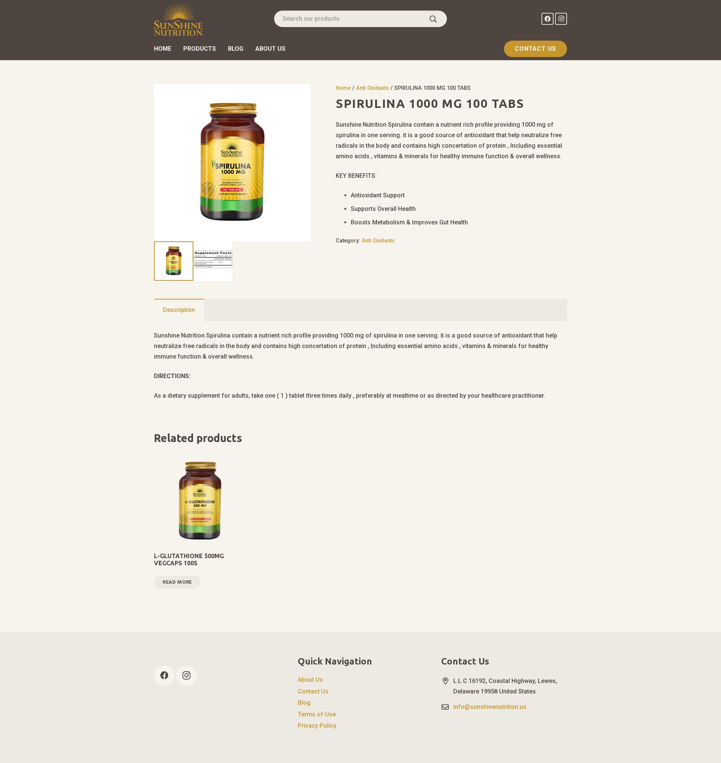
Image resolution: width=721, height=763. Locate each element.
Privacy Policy (317, 725)
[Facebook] (548, 19)
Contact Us (313, 691)
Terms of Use (317, 714)
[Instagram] (561, 19)
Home (343, 88)
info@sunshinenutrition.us (489, 706)
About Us (310, 679)
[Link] (179, 19)
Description (179, 309)
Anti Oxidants (372, 88)
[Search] (433, 19)
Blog (304, 702)
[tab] (179, 310)
